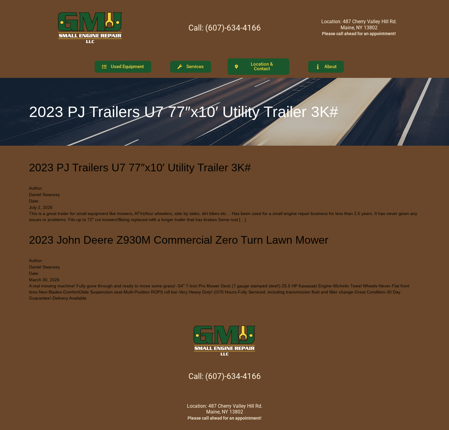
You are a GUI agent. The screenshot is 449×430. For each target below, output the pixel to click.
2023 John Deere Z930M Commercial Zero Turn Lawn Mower (178, 240)
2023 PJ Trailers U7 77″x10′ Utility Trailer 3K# (140, 167)
